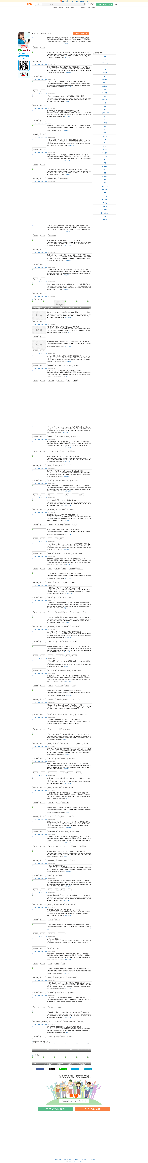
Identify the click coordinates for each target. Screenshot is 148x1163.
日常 (105, 96)
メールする (88, 1069)
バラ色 (62, 904)
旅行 (105, 103)
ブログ (105, 109)
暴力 (50, 875)
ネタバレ (80, 743)
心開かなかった (75, 699)
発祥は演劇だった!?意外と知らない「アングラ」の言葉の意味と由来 (71, 441)
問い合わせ (87, 1159)
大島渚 (50, 963)
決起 (73, 860)
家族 (105, 163)
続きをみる (67, 43)
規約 (65, 1159)
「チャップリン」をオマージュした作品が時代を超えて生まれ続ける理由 (72, 427)
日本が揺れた (66, 802)
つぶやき (104, 99)
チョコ (62, 977)
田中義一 (73, 612)
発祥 (58, 451)
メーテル (53, 1021)
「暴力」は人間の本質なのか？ (58, 866)
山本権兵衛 (58, 612)
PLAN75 (56, 743)
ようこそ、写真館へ (54, 939)
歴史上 (63, 816)
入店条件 (79, 773)
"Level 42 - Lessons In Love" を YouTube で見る (64, 719)
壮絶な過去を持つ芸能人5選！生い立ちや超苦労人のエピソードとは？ (71, 558)
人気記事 (67, 7)
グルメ (105, 169)
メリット (58, 919)
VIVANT (105, 146)
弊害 (50, 582)
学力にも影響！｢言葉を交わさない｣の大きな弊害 (64, 573)
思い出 (105, 149)
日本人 (62, 539)
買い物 (105, 203)
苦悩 (69, 380)
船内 (71, 365)
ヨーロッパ (62, 670)
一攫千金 (51, 992)
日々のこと (105, 63)
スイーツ (104, 139)
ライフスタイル (105, 113)
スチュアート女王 (53, 831)
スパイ (50, 597)
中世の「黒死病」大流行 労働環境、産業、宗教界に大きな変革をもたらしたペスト (76, 880)
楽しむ (63, 758)
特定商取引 (75, 1159)
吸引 (78, 626)
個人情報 (69, 1159)
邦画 (64, 963)
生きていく (65, 480)
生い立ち (58, 568)
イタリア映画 (60, 685)
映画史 (67, 685)
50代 (105, 59)
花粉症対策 (51, 626)
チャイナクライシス (68, 714)
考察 (83, 495)
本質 (61, 875)
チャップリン (52, 436)
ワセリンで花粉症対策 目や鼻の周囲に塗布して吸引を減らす (68, 617)
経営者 (57, 1036)
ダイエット (105, 186)
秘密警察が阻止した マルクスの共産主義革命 (62, 515)
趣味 (105, 179)
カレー (105, 219)
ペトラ (50, 904)
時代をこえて (76, 436)
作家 (50, 480)
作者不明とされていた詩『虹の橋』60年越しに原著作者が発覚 (68, 125)
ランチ (105, 83)
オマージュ (61, 436)
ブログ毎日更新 (52, 178)
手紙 (67, 831)
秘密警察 (68, 524)
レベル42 (57, 729)
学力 (67, 582)
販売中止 (71, 816)
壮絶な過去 (72, 568)
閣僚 (79, 612)
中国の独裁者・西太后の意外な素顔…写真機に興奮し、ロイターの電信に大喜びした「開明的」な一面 (82, 140)
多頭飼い (104, 176)
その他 (105, 136)
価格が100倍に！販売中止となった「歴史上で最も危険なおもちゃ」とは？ (73, 807)
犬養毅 (65, 612)
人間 (56, 875)
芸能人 (50, 568)
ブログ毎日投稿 (63, 178)
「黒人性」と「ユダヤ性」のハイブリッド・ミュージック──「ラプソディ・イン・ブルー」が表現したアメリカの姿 (87, 81)
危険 (58, 816)
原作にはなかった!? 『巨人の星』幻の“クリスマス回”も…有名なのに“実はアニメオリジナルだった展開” (83, 52)
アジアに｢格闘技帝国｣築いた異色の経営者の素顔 (64, 1027)
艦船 (50, 787)
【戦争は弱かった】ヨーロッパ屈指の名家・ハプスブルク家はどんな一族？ (73, 661)
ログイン (117, 4)
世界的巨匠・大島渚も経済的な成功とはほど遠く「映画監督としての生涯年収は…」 (76, 953)
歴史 (81, 553)
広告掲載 (93, 1159)
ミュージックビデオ (81, 714)
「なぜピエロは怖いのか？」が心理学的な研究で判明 (65, 96)
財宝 (58, 992)
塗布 (73, 626)
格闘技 (63, 1036)
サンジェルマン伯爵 (53, 846)
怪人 (81, 846)
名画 (74, 685)
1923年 (50, 612)
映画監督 (58, 963)
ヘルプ (81, 1159)
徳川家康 (51, 699)
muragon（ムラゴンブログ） (76, 1161)
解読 (78, 831)
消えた (73, 904)
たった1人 (68, 465)
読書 (105, 133)
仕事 (105, 216)
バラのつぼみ (61, 495)
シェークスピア (60, 553)
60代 (105, 76)
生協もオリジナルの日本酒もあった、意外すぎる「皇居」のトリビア (71, 255)
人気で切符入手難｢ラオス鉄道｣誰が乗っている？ (64, 500)
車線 (66, 787)
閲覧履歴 (93, 7)
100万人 (75, 656)
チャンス (64, 992)
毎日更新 (43, 47)
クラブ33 (63, 773)
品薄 (57, 539)
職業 (56, 465)
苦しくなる (74, 480)
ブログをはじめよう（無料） (55, 1109)
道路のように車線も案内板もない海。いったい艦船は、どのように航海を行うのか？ (76, 778)
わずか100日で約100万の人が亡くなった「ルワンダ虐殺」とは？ (69, 646)
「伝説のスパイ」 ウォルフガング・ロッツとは (63, 588)
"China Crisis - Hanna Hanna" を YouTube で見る (65, 705)
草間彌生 (104, 209)
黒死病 (57, 890)
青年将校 (60, 860)
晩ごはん (104, 199)
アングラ (51, 451)
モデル (59, 1021)
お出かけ (104, 143)
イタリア (51, 685)
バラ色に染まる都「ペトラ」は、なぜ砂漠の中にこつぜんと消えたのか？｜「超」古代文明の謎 (80, 895)
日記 (105, 56)
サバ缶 (50, 539)
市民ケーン (51, 495)
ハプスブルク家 (52, 670)
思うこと (104, 93)
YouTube (104, 189)
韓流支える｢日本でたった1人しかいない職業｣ (63, 456)
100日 (68, 656)
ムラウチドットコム (57, 1159)
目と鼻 (66, 626)
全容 (59, 802)
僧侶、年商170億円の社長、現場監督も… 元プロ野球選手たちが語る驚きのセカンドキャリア (79, 284)
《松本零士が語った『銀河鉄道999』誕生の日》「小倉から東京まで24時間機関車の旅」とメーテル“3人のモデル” (86, 1012)
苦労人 (64, 568)
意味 (69, 451)
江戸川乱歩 (51, 380)
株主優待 (104, 79)
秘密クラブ (70, 773)
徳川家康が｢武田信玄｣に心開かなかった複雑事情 (64, 690)
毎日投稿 (36, 47)
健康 (105, 173)
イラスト (104, 123)
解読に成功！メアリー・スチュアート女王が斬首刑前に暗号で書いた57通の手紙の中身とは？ (79, 822)
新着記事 (61, 7)
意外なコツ (71, 758)
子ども (59, 641)
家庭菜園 (104, 166)
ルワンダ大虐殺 (60, 656)
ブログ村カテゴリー (84, 7)
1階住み (51, 919)
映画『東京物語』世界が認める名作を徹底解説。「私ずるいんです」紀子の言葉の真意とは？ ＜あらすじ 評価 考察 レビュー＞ (91, 67)
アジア (50, 1036)
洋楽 (50, 714)
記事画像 (55, 7)
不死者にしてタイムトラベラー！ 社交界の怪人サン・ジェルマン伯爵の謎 (72, 836)
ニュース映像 (62, 934)
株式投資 (104, 86)
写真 (50, 948)
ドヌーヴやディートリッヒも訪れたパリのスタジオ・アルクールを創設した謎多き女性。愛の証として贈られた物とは (88, 269)
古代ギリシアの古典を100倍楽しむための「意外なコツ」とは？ (69, 749)
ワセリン (60, 626)
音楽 (105, 89)
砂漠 (57, 904)
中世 (76, 553)
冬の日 (66, 860)
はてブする (75, 1069)
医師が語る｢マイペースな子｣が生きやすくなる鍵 (64, 632)
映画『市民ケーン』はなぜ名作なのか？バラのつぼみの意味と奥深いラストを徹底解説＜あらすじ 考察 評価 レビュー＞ (88, 485)
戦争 (80, 670)
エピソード (80, 568)
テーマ (63, 743)
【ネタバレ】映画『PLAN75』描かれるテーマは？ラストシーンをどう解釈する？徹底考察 (78, 734)
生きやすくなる (67, 641)
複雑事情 (66, 699)
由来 (74, 451)
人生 (105, 69)
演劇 (63, 451)
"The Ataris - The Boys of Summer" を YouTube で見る (67, 997)
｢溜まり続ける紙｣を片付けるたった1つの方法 (63, 327)
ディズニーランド (53, 773)
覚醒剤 (69, 977)
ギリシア (51, 758)
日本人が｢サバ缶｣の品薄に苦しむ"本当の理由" (63, 529)
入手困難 (71, 509)
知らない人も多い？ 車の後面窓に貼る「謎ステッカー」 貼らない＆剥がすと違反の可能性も (79, 312)
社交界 (74, 846)
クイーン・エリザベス (62, 365)
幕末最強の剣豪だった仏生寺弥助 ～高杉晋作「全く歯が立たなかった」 (72, 341)
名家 (69, 670)
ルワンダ (51, 656)
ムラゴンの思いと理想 (92, 1109)
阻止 (75, 524)
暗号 (73, 831)
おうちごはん (105, 213)
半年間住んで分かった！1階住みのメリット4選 (63, 910)
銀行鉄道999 (37, 1021)
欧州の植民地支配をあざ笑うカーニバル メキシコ (64, 240)
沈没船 (71, 992)
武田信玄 (59, 699)
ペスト (50, 890)
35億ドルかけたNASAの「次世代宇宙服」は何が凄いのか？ (67, 226)
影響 (73, 582)
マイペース (51, 641)
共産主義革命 (60, 524)
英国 (77, 365)
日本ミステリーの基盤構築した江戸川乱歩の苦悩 (64, 370)
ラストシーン (76, 495)
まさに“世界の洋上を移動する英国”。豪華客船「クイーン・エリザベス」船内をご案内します (79, 356)
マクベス (69, 553)
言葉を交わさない (59, 582)
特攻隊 (56, 977)
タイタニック (52, 934)
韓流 (50, 465)
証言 (75, 977)
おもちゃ (51, 816)
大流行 (63, 890)
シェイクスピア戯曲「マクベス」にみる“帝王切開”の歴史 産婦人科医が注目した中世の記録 (79, 544)
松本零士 (45, 1021)
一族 (75, 670)
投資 (105, 126)
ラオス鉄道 (51, 509)
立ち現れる (57, 480)
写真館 (56, 948)
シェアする (40, 1069)
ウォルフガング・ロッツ (66, 597)
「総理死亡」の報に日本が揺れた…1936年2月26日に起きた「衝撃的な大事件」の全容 (77, 793)
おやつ (105, 196)
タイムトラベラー (66, 846)
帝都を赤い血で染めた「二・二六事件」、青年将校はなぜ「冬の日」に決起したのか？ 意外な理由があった (84, 851)
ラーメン (104, 156)
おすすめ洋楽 (58, 714)
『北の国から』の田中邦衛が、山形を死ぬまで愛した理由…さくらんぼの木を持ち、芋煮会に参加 (81, 169)
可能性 (75, 380)
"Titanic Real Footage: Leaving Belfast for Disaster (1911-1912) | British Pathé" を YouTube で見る (83, 924)
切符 (64, 509)
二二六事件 (51, 802)
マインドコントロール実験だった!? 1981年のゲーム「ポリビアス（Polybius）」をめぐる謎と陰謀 (81, 155)
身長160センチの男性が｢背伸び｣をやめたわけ (63, 111)
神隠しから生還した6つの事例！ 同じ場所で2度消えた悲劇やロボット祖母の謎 (74, 37)
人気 (59, 509)
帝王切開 (51, 553)
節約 (105, 193)
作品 (68, 436)
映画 (50, 743)
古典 (58, 758)
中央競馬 (104, 153)
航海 (56, 787)
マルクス (51, 524)
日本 (61, 465)
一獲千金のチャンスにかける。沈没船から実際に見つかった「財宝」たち (72, 983)
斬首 (62, 831)
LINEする (64, 1069)
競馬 (105, 106)
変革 (70, 890)
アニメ (66, 1021)
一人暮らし (105, 206)
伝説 (57, 597)
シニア (105, 73)
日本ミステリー (61, 380)
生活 (105, 66)
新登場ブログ (74, 7)
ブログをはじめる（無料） (105, 4)
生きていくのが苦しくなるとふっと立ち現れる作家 (65, 471)
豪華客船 (51, 365)
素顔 (70, 1036)
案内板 (71, 787)
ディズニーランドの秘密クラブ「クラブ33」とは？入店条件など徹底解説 (72, 763)
